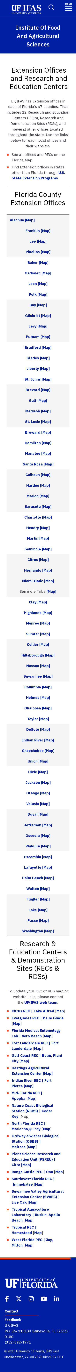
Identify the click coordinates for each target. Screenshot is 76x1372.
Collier (32, 644)
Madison (32, 410)
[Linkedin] (57, 1298)
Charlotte (32, 517)
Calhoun (33, 474)
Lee (33, 241)
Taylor (32, 718)
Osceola (33, 835)
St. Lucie (32, 421)
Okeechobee (33, 750)
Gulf (32, 400)
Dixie (32, 771)
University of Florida (30, 1351)
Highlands (33, 612)
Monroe (32, 623)
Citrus (32, 559)
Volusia (32, 803)
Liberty (33, 368)
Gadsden (33, 272)
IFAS (49, 1351)
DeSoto (32, 729)
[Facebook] (7, 1298)
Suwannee (33, 676)
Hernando (32, 570)
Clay (32, 602)
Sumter (32, 633)
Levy (33, 326)
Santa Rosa (33, 464)
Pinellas (33, 251)
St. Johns (33, 379)
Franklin (33, 230)
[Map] (30, 219)
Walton (32, 888)
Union (33, 761)
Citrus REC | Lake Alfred (33, 1010)
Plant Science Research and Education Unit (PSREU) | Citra (36, 1159)
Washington (32, 930)
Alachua (17, 219)
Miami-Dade (32, 580)
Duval (33, 814)
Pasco (32, 920)
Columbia (32, 686)
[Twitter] (19, 1298)
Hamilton (33, 442)
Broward (32, 432)
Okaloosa (32, 708)
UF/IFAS (11, 1325)
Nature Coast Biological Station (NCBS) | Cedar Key (32, 1111)
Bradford (33, 347)
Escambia (32, 856)
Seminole (33, 548)
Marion (33, 495)
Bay (32, 304)
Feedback (13, 1319)
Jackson (33, 782)
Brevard (33, 389)
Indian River (32, 740)
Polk (33, 294)
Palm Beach (32, 877)
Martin (32, 538)
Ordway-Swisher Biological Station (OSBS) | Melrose (36, 1141)
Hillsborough (32, 655)
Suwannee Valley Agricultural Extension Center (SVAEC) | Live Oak (38, 1197)
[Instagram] (31, 1298)
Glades (33, 357)
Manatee (32, 453)
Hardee (32, 485)
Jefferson (32, 824)
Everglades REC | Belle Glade (38, 1017)
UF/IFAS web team (40, 1002)
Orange (32, 792)
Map (60, 1010)
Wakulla (33, 845)
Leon (32, 283)
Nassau (32, 665)
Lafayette (32, 867)
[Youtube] (44, 1298)
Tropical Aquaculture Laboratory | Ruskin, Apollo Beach (36, 1215)
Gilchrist (32, 315)
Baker (32, 262)
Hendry (32, 527)
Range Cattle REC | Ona (32, 1171)
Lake (33, 909)
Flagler (33, 899)
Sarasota (33, 506)
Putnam (33, 336)
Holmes (32, 697)
